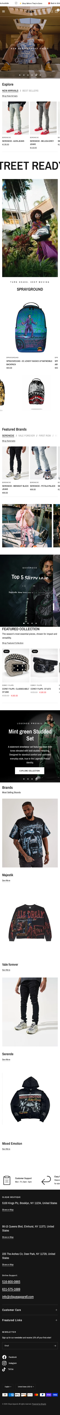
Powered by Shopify (39, 1404)
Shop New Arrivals (9, 96)
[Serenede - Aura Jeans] (15, 118)
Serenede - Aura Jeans (13, 141)
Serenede (6, 137)
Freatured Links (12, 1320)
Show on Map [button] (8, 1209)
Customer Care (11, 1310)
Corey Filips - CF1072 (41, 688)
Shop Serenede (8, 441)
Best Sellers (30, 90)
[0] (56, 11)
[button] (19, 55)
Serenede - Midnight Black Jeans (15, 487)
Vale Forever (26, 435)
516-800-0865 (11, 1281)
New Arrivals (10, 90)
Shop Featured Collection (12, 643)
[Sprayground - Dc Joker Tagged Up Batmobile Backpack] (30, 325)
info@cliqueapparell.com (18, 1296)
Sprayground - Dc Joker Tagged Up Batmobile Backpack (29, 363)
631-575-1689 (11, 1289)
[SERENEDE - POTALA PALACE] (43, 463)
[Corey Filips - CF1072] (44, 665)
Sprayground (12, 357)
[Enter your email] (55, 1345)
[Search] (51, 11)
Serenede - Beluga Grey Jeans (42, 142)
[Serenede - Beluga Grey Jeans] (43, 118)
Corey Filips (8, 685)
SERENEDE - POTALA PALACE (42, 485)
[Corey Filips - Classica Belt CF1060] (15, 665)
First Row (45, 435)
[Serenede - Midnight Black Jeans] (15, 463)
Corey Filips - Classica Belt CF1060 (15, 690)
